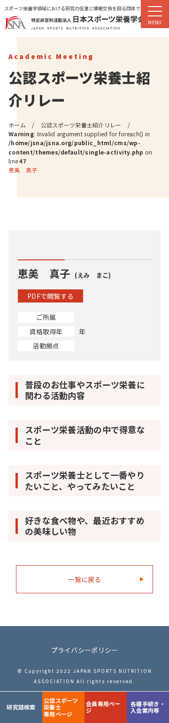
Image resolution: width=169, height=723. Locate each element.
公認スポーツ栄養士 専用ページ (61, 707)
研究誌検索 (21, 707)
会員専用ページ (103, 707)
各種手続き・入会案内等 (148, 707)
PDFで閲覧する (50, 296)
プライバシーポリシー (84, 650)
